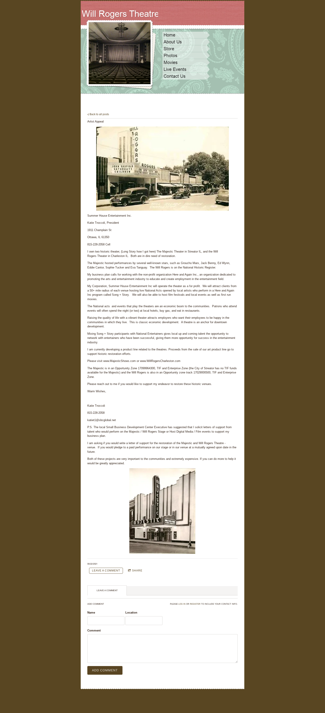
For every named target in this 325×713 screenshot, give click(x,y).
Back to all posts (99, 114)
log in (181, 604)
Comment (94, 630)
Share (137, 570)
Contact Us (174, 76)
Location (131, 612)
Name (91, 612)
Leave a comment (106, 570)
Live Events (175, 69)
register (195, 604)
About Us (173, 41)
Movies (171, 62)
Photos (170, 55)
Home (169, 35)
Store (169, 48)
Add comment (105, 670)
